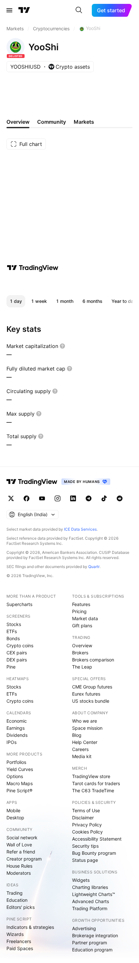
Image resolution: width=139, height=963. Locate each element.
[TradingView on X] (11, 498)
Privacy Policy (87, 824)
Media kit (81, 756)
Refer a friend (20, 851)
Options (14, 776)
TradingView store (91, 776)
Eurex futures (86, 694)
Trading (14, 893)
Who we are (84, 721)
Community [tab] (51, 122)
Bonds (13, 638)
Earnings (15, 728)
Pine (11, 666)
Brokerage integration (95, 935)
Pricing (79, 611)
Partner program (89, 942)
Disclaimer (83, 817)
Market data (85, 618)
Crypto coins (19, 645)
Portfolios (16, 762)
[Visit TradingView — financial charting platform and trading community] (32, 267)
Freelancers (18, 941)
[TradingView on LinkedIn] (73, 498)
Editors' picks (20, 907)
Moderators (18, 873)
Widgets (81, 880)
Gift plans (82, 625)
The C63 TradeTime (93, 790)
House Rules (19, 866)
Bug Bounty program (94, 853)
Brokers (80, 652)
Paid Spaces (19, 948)
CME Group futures (92, 686)
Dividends (16, 735)
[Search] (78, 10)
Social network (21, 837)
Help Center (84, 742)
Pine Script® (19, 790)
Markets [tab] (84, 122)
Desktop (15, 817)
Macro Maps (19, 783)
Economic (16, 721)
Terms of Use (86, 810)
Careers (80, 749)
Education (16, 900)
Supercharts (19, 604)
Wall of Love (19, 844)
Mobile (13, 810)
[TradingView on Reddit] (119, 498)
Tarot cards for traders (96, 783)
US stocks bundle (90, 701)
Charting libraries (90, 887)
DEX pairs (16, 659)
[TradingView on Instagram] (57, 498)
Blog (76, 735)
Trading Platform (89, 908)
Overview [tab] (17, 122)
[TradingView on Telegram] (88, 498)
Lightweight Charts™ (93, 894)
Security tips (85, 846)
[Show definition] (62, 346)
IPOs (11, 742)
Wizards (15, 934)
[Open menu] (9, 10)
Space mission (87, 728)
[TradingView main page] (24, 10)
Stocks (13, 624)
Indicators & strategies (30, 927)
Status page (85, 860)
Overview (82, 645)
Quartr (94, 566)
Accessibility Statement (97, 839)
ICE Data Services (80, 529)
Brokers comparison (93, 659)
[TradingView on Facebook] (26, 498)
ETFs (11, 631)
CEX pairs (16, 652)
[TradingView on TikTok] (104, 498)
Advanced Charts (90, 901)
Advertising (84, 928)
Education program (92, 949)
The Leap (82, 666)
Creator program (24, 859)
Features (81, 604)
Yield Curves (19, 769)
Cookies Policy (87, 831)
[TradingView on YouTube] (42, 498)
